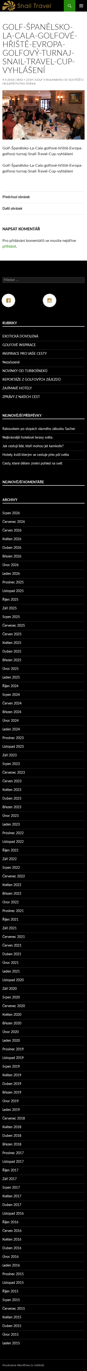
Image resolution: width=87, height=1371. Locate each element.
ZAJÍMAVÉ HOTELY (17, 388)
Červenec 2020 (13, 1006)
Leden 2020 (11, 1040)
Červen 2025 (12, 634)
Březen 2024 (11, 712)
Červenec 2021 (13, 937)
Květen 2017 (11, 1196)
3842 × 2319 (24, 79)
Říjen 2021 (10, 919)
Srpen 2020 (11, 997)
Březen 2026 (11, 556)
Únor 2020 (10, 1032)
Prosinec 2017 (13, 1153)
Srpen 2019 (11, 1066)
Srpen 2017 (11, 1187)
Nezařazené (11, 362)
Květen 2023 (11, 790)
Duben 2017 (11, 1205)
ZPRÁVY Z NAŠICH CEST (21, 397)
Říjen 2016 (10, 1222)
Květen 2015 (11, 1317)
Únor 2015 (10, 1334)
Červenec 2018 (13, 1118)
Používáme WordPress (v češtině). (23, 1365)
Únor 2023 (10, 816)
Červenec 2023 (13, 772)
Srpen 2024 (11, 695)
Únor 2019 (10, 1101)
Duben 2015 (11, 1326)
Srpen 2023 (11, 764)
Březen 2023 (11, 807)
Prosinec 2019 (13, 1049)
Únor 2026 (10, 565)
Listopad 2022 (13, 842)
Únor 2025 (10, 669)
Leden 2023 (11, 824)
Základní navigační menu (81, 6)
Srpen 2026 (11, 513)
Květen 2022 (11, 885)
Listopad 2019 (13, 1058)
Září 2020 (9, 989)
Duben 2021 (11, 954)
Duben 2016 (11, 1248)
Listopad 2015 (13, 1283)
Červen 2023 (12, 781)
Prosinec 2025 (13, 582)
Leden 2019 (11, 1110)
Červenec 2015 (13, 1308)
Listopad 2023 (13, 746)
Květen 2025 (11, 643)
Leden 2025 (11, 677)
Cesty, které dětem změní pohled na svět (32, 463)
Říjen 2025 (10, 599)
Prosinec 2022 (13, 833)
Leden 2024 (11, 729)
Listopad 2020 (13, 980)
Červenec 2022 (13, 876)
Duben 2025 (11, 651)
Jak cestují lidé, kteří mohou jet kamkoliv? (33, 446)
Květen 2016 (11, 1239)
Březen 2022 (11, 893)
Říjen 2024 (10, 686)
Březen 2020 (11, 1023)
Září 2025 (9, 608)
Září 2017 (9, 1179)
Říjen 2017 (10, 1170)
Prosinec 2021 (13, 911)
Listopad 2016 (13, 1213)
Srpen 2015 (11, 1300)
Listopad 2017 (13, 1161)
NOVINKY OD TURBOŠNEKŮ (24, 371)
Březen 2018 (11, 1144)
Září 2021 (9, 928)
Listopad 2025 (13, 591)
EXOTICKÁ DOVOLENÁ (20, 336)
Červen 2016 (12, 1231)
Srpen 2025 (11, 617)
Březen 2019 (11, 1092)
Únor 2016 (10, 1257)
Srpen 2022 (11, 867)
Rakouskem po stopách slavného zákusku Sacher (38, 429)
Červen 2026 (12, 530)
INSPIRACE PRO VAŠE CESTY (24, 353)
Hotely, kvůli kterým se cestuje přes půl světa (35, 455)
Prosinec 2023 (13, 738)
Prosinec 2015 (13, 1274)
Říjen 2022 (10, 850)
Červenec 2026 (13, 522)
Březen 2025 (11, 660)
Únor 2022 (10, 902)
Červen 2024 (12, 703)
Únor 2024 (10, 720)
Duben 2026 (11, 548)
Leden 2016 (11, 1265)
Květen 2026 (11, 539)
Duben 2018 (11, 1136)
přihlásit (9, 246)
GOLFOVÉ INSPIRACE (19, 345)
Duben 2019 (11, 1084)
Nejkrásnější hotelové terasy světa (27, 437)
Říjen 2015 (10, 1291)
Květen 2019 (11, 1075)
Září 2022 (9, 859)
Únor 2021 (10, 963)
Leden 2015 (11, 1343)
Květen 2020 (11, 1014)
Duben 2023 (11, 798)
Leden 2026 (11, 573)
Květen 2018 (11, 1127)
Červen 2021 (12, 945)
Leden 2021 (11, 971)
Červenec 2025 (13, 625)
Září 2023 (9, 755)
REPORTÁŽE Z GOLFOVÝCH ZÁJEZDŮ (31, 379)
